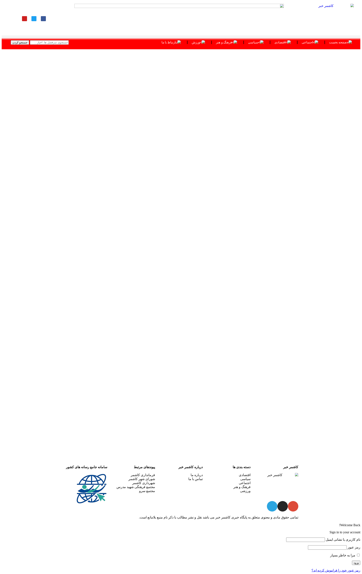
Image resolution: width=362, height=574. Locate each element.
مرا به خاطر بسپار (343, 555)
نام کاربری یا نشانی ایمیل (343, 539)
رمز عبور (354, 547)
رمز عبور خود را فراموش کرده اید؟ (336, 570)
